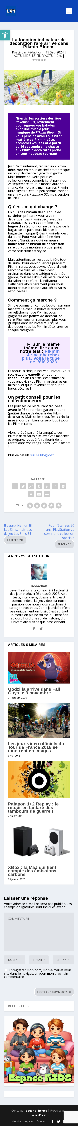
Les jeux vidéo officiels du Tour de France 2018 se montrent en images (36, 747)
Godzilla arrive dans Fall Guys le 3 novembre (34, 691)
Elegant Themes (36, 1110)
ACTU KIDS (22, 55)
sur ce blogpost (42, 455)
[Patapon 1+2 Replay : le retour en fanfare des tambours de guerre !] (39, 779)
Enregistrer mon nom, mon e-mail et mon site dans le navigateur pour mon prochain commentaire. (37, 973)
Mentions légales (23, 1121)
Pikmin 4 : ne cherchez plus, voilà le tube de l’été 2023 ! (41, 356)
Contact (42, 1121)
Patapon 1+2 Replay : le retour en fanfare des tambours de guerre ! (33, 807)
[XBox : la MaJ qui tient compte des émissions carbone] (39, 841)
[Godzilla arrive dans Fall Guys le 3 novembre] (39, 668)
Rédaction (34, 52)
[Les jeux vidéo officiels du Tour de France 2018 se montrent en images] (39, 720)
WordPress (39, 1115)
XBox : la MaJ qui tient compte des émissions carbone (32, 871)
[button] (5, 35)
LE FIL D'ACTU (42, 55)
